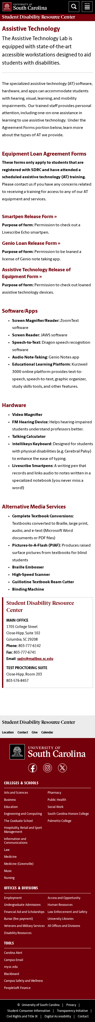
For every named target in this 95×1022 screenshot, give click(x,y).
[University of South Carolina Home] (23, 5)
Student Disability (38, 17)
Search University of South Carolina (74, 6)
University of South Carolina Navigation (87, 6)
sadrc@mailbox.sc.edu (35, 659)
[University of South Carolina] (48, 752)
